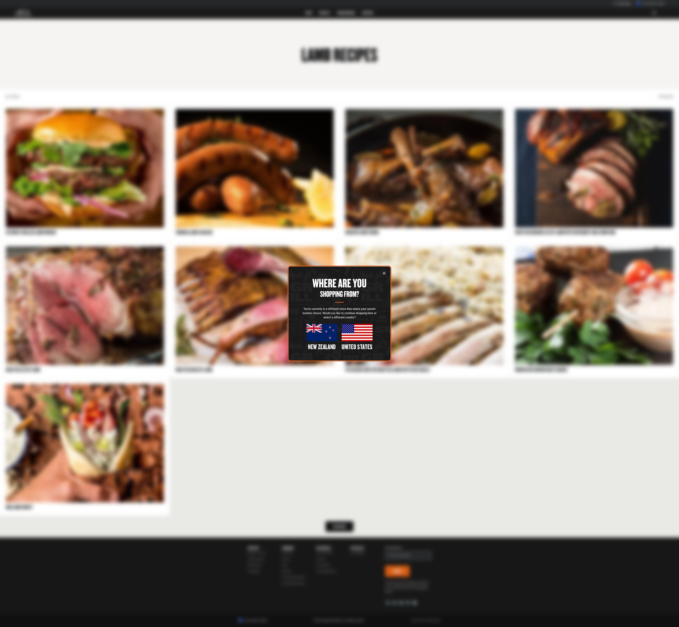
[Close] (384, 273)
